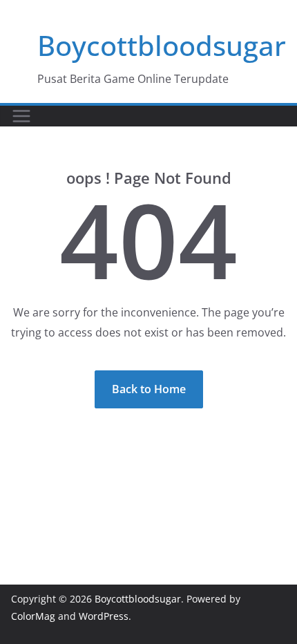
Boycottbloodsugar (161, 45)
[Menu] (21, 116)
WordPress (103, 616)
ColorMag (33, 616)
